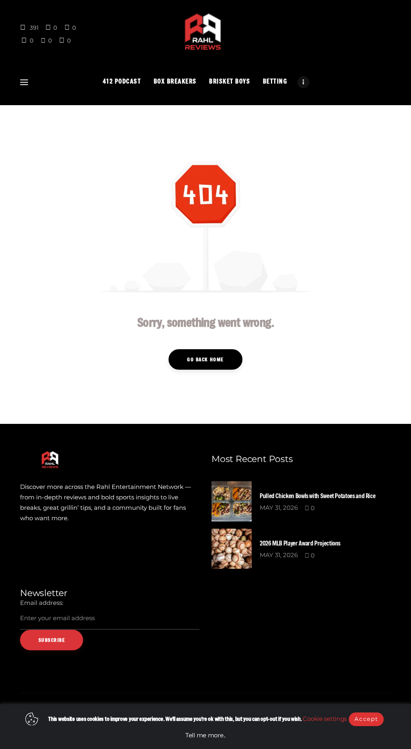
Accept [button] (366, 719)
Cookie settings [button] (325, 719)
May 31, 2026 (279, 507)
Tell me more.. (205, 735)
